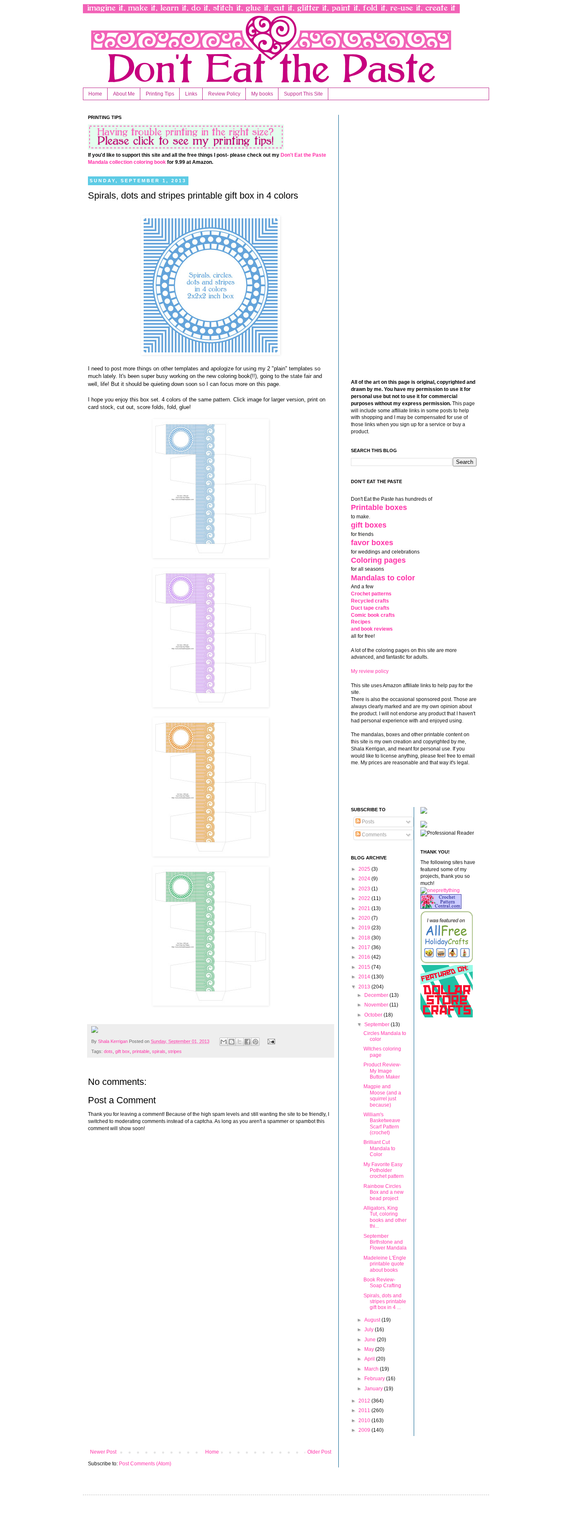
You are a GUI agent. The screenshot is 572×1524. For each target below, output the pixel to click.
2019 (364, 928)
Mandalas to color (383, 578)
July (369, 1330)
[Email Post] (270, 1041)
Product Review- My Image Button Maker (382, 1071)
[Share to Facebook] (247, 1042)
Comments (373, 835)
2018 (364, 938)
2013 (364, 987)
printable (140, 1051)
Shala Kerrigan (113, 1041)
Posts (367, 822)
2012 (364, 1401)
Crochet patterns (371, 594)
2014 (364, 977)
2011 (364, 1410)
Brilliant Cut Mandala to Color (379, 1148)
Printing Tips (160, 94)
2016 (364, 957)
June (370, 1340)
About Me (124, 94)
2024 (364, 879)
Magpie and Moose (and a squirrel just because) (382, 1095)
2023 (364, 889)
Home (95, 94)
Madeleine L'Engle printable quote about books (384, 1264)
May (369, 1349)
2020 (364, 918)
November (376, 1005)
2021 (364, 908)
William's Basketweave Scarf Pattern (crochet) (381, 1124)
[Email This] (223, 1042)
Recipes (361, 622)
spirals (158, 1051)
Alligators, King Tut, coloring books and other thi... (385, 1217)
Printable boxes (379, 507)
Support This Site (303, 94)
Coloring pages (378, 560)
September (377, 1024)
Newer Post (103, 1452)
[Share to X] (239, 1042)
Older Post (319, 1452)
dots (108, 1051)
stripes (175, 1051)
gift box (122, 1051)
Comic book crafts (373, 615)
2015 (364, 967)
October (374, 1015)
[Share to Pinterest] (255, 1042)
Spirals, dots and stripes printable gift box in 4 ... (384, 1302)
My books (262, 94)
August (372, 1320)
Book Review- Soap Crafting (382, 1283)
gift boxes (368, 525)
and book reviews (372, 629)
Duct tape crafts (370, 608)
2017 (364, 947)
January (374, 1389)
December (376, 995)
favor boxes (372, 542)
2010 (364, 1420)
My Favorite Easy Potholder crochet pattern (383, 1171)
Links (191, 94)
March (372, 1369)
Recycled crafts (370, 601)
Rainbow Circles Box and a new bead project (383, 1192)
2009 (364, 1430)
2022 (364, 898)
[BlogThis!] (231, 1042)
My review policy (370, 671)
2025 (364, 869)
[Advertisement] (210, 1380)
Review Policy (224, 94)
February (375, 1379)
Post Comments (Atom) (145, 1464)
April (370, 1359)
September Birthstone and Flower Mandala (385, 1242)
